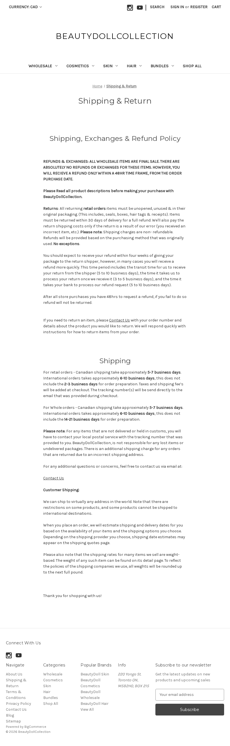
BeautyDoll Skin (95, 674)
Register (199, 6)
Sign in (177, 6)
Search (157, 6)
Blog (10, 715)
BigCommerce (35, 727)
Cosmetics (77, 65)
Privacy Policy (18, 703)
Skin (108, 65)
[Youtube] (140, 8)
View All (87, 709)
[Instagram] (130, 8)
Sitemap (13, 721)
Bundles (160, 65)
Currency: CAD (24, 6)
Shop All (192, 65)
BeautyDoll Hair (95, 703)
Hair (131, 65)
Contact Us (119, 320)
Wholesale (40, 65)
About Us (14, 674)
